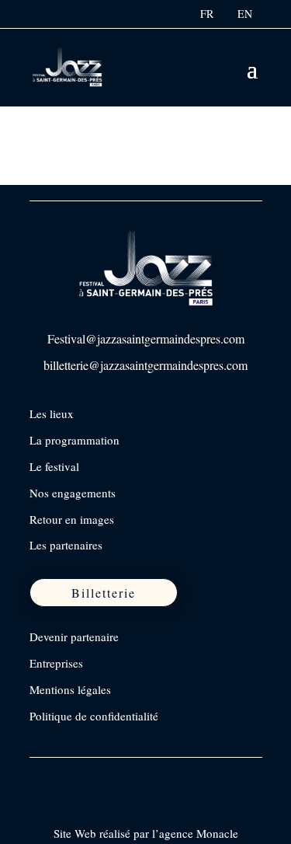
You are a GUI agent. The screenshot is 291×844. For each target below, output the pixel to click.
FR (206, 13)
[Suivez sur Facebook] (42, 776)
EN (244, 13)
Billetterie (103, 592)
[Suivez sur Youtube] (140, 776)
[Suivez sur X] (108, 776)
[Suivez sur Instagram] (75, 776)
